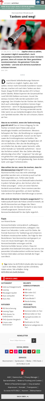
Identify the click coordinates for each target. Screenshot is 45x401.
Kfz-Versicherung (9, 308)
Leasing (6, 290)
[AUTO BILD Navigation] (42, 2)
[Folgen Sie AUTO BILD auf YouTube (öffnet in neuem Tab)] (11, 351)
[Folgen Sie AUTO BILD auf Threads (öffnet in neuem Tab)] (29, 351)
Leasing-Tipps (8, 311)
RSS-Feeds (37, 361)
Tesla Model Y (30, 298)
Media (28, 361)
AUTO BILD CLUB (23, 364)
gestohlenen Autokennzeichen (31, 157)
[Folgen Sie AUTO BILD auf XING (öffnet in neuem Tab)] (20, 351)
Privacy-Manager (31, 377)
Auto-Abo (6, 299)
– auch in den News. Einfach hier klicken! (17, 7)
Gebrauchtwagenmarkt (12, 287)
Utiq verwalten (34, 384)
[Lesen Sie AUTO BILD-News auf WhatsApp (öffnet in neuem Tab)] (38, 351)
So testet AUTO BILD (12, 391)
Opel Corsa (29, 296)
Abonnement (7, 361)
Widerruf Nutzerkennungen (16, 384)
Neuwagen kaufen (10, 293)
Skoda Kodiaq (30, 301)
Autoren (25, 391)
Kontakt (22, 387)
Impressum (12, 387)
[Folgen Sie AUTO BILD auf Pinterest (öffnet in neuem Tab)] (25, 351)
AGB (9, 377)
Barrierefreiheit (9, 381)
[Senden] (34, 340)
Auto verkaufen (9, 296)
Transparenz (32, 387)
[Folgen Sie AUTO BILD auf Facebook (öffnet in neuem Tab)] (7, 351)
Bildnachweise (35, 391)
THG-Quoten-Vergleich (12, 320)
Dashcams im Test (32, 322)
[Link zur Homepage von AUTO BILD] (1, 2)
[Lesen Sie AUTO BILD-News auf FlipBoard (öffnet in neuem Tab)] (34, 351)
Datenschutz (17, 377)
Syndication (19, 361)
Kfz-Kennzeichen (27, 107)
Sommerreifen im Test (33, 311)
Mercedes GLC (30, 293)
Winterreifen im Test (33, 314)
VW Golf (28, 290)
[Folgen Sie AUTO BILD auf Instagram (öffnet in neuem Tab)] (16, 351)
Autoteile (15, 3)
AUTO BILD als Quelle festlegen (12, 272)
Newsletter (22, 336)
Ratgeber (7, 3)
